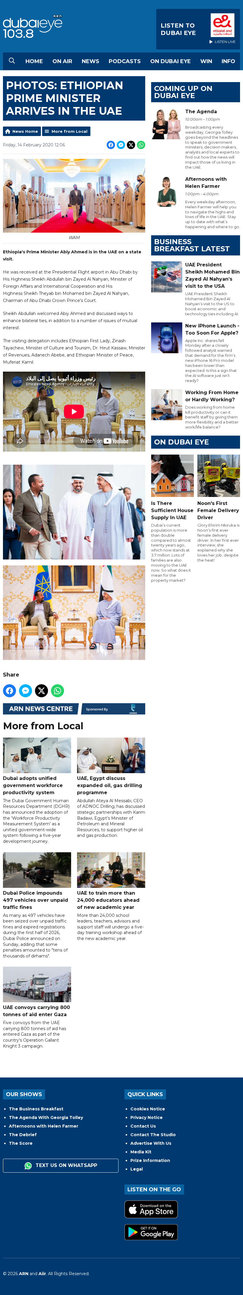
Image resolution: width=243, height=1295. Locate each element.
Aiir (42, 1273)
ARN (23, 1273)
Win (206, 61)
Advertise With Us (150, 1143)
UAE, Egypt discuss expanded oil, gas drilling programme (109, 785)
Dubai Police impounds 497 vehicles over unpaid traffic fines (35, 900)
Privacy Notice (146, 1117)
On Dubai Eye (170, 61)
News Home (25, 131)
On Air (62, 61)
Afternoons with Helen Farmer (43, 1126)
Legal (136, 1169)
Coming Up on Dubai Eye (183, 92)
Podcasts (125, 61)
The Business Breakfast (36, 1109)
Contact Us (143, 1126)
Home (34, 61)
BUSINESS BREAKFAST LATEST (192, 245)
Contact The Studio (153, 1134)
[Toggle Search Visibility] (12, 61)
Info (228, 61)
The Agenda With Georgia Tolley (46, 1117)
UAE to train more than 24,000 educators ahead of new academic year (108, 900)
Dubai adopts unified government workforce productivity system (33, 785)
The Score (21, 1143)
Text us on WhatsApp (65, 1165)
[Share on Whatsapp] (141, 145)
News (90, 61)
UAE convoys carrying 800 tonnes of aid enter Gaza (36, 1011)
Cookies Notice (147, 1109)
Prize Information (150, 1160)
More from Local (69, 131)
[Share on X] (131, 145)
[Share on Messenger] (121, 145)
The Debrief (23, 1134)
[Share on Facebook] (111, 145)
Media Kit (140, 1152)
